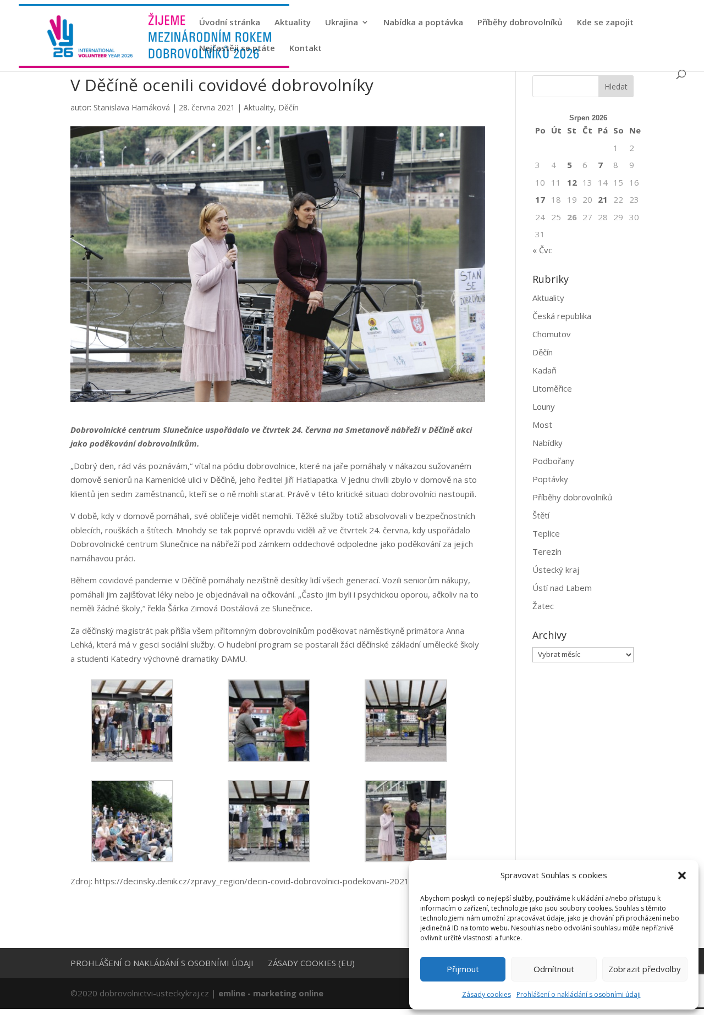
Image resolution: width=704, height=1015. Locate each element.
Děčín (288, 107)
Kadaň (544, 370)
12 (572, 182)
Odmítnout (554, 968)
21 (603, 199)
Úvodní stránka (229, 22)
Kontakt (305, 48)
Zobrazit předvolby (644, 968)
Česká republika (561, 315)
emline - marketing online (270, 993)
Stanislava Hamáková (132, 107)
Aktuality (292, 22)
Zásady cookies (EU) (311, 962)
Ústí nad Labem (562, 587)
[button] (682, 875)
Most (542, 424)
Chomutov (551, 333)
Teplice (546, 533)
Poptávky (550, 478)
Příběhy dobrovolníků (520, 22)
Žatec (543, 605)
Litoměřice (552, 388)
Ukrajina (341, 22)
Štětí (540, 515)
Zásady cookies (486, 994)
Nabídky (547, 442)
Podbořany (553, 460)
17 (540, 199)
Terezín (547, 551)
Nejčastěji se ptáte (237, 48)
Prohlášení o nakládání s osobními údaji (578, 994)
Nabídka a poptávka (423, 22)
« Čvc (542, 249)
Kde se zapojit (605, 22)
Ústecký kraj (555, 569)
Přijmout (463, 968)
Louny (543, 406)
